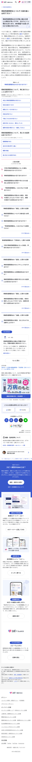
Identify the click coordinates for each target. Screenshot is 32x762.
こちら (15, 681)
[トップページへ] (16, 694)
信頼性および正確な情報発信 (15, 678)
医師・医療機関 (17, 674)
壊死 (20, 34)
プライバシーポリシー (12, 94)
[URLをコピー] (6, 420)
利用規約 (3, 94)
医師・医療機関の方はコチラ (16, 487)
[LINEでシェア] (26, 420)
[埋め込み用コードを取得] (16, 420)
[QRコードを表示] (11, 420)
